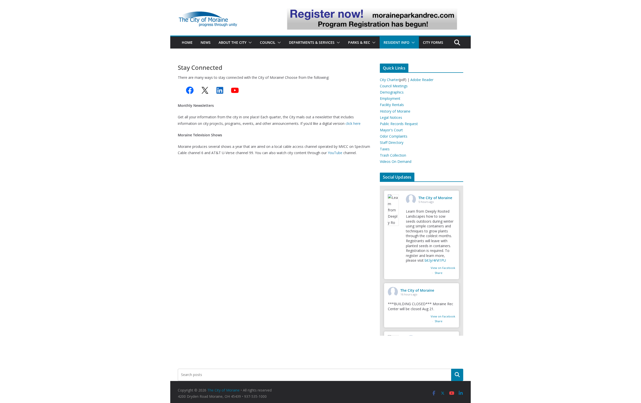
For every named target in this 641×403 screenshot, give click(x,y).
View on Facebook (443, 268)
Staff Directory (391, 142)
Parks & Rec (359, 42)
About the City (232, 42)
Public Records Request (399, 123)
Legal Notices (391, 117)
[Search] (457, 375)
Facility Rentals (392, 104)
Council (267, 42)
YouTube (335, 152)
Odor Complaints (393, 136)
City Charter (389, 79)
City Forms (433, 42)
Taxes (385, 149)
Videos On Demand (395, 161)
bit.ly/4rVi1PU (435, 260)
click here (354, 123)
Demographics (392, 92)
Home (187, 42)
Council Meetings (394, 86)
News (206, 42)
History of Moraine (395, 111)
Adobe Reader (421, 79)
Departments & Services (312, 42)
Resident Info (396, 42)
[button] (249, 42)
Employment (390, 98)
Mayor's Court (391, 130)
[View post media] (393, 210)
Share (438, 273)
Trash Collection (393, 155)
